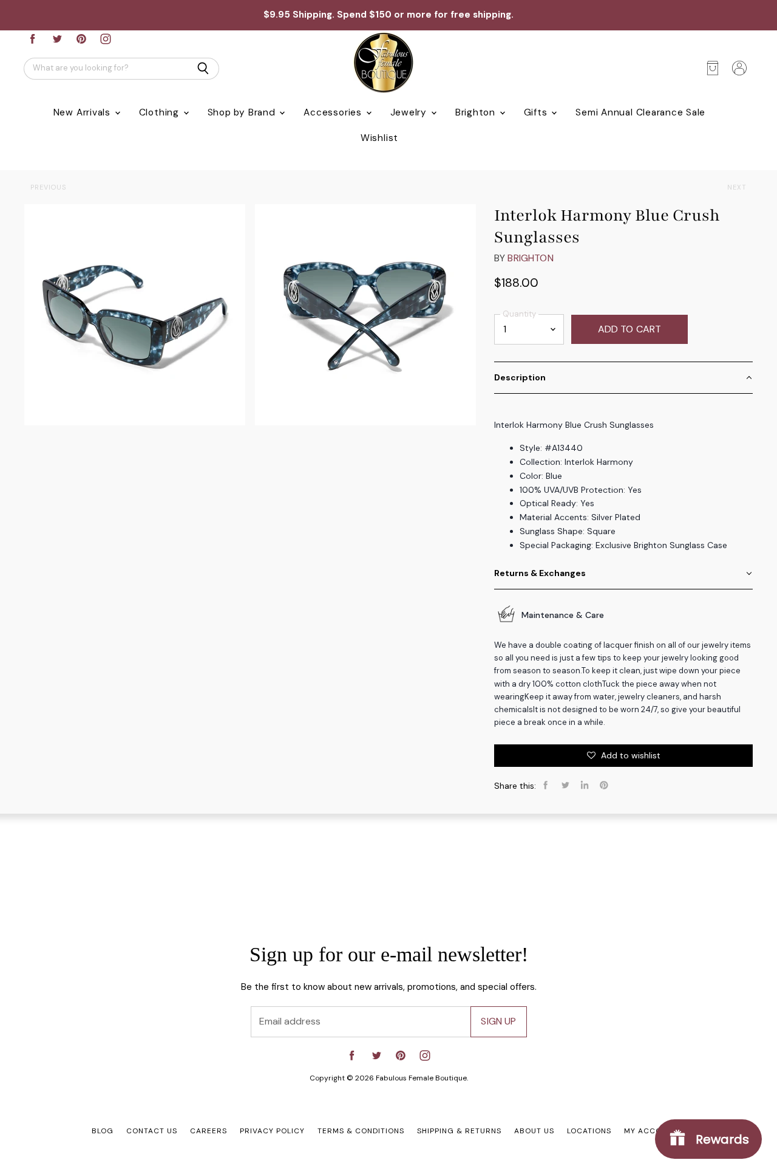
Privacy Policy (272, 1131)
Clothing (160, 112)
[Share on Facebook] (545, 785)
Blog (103, 1131)
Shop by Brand (243, 112)
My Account (650, 1131)
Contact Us (151, 1131)
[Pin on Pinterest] (604, 785)
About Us (534, 1131)
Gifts (537, 112)
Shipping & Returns (459, 1131)
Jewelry (410, 112)
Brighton (476, 112)
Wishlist (379, 138)
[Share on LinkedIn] (584, 785)
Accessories (334, 112)
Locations (589, 1131)
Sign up (498, 1021)
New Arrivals (83, 112)
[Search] (203, 69)
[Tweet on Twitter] (565, 785)
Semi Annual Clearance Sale (640, 112)
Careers (208, 1131)
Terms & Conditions (360, 1131)
